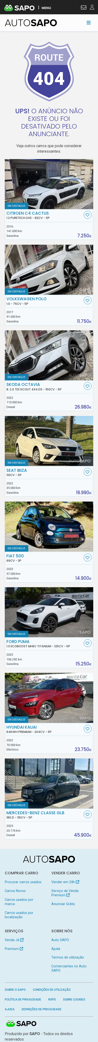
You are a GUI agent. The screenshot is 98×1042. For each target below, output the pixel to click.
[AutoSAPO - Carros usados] (31, 22)
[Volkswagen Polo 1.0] (49, 270)
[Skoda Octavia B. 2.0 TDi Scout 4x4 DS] (49, 355)
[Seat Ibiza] (49, 441)
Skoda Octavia (34, 386)
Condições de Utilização (52, 989)
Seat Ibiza (16, 472)
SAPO (21, 1024)
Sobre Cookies (74, 999)
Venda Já (12, 940)
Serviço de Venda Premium (64, 893)
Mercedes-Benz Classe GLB (35, 814)
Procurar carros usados (23, 882)
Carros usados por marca (19, 902)
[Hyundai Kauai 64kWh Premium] (49, 698)
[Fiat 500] (49, 527)
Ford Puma (38, 643)
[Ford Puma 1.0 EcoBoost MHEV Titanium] (49, 612)
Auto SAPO (60, 940)
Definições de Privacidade (41, 1009)
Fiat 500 (15, 558)
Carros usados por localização (19, 915)
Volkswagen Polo (26, 301)
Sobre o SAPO (15, 989)
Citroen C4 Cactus (28, 215)
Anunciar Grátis (63, 904)
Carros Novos (15, 891)
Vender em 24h (63, 882)
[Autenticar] (83, 8)
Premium (12, 949)
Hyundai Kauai (29, 729)
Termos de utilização (67, 957)
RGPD (52, 999)
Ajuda (55, 949)
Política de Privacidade (23, 999)
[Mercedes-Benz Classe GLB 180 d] (49, 783)
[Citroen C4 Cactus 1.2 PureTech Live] (49, 184)
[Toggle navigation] (88, 22)
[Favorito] (88, 215)
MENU (46, 8)
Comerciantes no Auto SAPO (69, 968)
